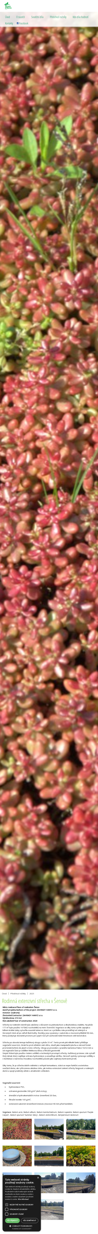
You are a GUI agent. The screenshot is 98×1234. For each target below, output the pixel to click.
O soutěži (20, 17)
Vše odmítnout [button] (29, 1220)
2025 (31, 993)
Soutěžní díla (37, 17)
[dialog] (22, 1203)
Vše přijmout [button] (12, 1220)
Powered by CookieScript (21, 1229)
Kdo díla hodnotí (80, 17)
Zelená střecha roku (14, 6)
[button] (21, 1226)
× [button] (38, 1178)
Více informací (23, 1199)
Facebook (23, 23)
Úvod (7, 17)
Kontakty (9, 23)
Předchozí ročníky (58, 17)
